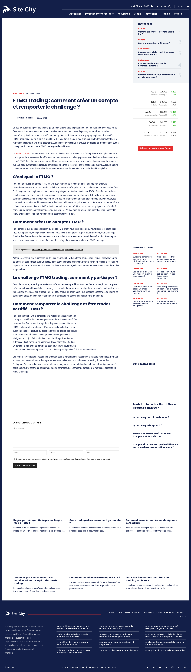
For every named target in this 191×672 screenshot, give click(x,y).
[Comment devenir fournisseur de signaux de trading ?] (152, 497)
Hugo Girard (26, 118)
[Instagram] (181, 6)
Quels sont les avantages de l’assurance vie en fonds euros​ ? (164, 643)
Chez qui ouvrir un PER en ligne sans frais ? (165, 650)
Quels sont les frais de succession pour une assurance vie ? (166, 259)
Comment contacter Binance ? (154, 43)
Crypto (141, 28)
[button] (169, 6)
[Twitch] (172, 667)
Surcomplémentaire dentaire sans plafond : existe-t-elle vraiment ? (143, 260)
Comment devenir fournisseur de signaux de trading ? (151, 521)
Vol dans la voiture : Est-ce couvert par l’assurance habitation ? (166, 275)
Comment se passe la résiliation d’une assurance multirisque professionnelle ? (164, 635)
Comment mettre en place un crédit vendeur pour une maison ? (142, 289)
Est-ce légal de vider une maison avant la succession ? (143, 274)
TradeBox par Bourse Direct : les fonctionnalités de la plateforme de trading (35, 580)
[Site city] (15, 613)
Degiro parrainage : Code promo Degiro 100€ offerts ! (37, 521)
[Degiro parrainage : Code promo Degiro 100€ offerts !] (39, 497)
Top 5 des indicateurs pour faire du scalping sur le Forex (147, 579)
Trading (18, 93)
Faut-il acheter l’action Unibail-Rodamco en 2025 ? (154, 406)
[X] (184, 6)
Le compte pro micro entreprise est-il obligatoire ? (143, 303)
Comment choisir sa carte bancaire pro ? (167, 302)
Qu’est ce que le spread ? (147, 425)
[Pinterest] (104, 117)
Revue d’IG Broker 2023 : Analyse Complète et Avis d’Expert (151, 435)
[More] (116, 117)
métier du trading (23, 153)
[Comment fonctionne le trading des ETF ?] (95, 554)
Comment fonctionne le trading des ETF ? (94, 577)
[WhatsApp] (110, 117)
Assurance (144, 49)
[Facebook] (178, 6)
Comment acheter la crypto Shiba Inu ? (156, 33)
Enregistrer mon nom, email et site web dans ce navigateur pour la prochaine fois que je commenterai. (63, 459)
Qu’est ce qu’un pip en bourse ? (151, 417)
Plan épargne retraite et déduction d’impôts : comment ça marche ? (167, 289)
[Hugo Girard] (15, 118)
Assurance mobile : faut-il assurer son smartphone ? (156, 53)
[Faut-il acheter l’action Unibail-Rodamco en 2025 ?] (155, 384)
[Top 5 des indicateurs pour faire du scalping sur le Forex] (152, 554)
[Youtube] (188, 6)
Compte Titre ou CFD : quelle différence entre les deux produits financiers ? (155, 446)
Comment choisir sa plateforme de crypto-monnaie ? (156, 75)
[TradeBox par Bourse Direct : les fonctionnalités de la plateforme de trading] (39, 554)
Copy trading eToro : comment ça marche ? (95, 521)
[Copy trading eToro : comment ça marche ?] (95, 497)
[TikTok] (166, 667)
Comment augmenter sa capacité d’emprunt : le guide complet (161, 627)
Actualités (143, 60)
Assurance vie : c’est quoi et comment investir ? (152, 64)
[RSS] (160, 667)
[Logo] (30, 9)
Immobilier (138, 268)
